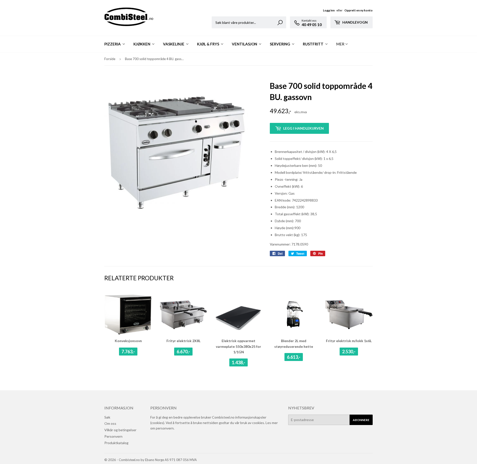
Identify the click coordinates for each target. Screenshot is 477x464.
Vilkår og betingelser (120, 430)
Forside (109, 59)
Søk (107, 417)
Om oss (110, 423)
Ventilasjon (245, 44)
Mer (340, 44)
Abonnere (361, 420)
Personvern (113, 436)
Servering (280, 44)
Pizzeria (112, 44)
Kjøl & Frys (208, 44)
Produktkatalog (116, 443)
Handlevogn (355, 22)
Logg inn (329, 10)
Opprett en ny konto (358, 10)
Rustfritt (313, 44)
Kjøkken (142, 44)
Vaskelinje (174, 44)
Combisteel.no (129, 460)
